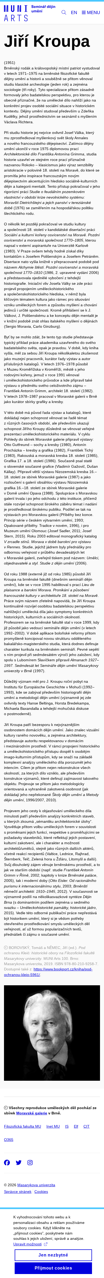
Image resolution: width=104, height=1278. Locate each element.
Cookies (41, 1191)
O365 (8, 1139)
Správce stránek (17, 1191)
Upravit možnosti (27, 1244)
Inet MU (53, 1126)
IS (67, 1126)
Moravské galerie (31, 1113)
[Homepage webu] (29, 13)
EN (74, 12)
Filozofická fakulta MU (22, 1126)
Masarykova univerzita (36, 1185)
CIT (86, 1126)
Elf (76, 1126)
